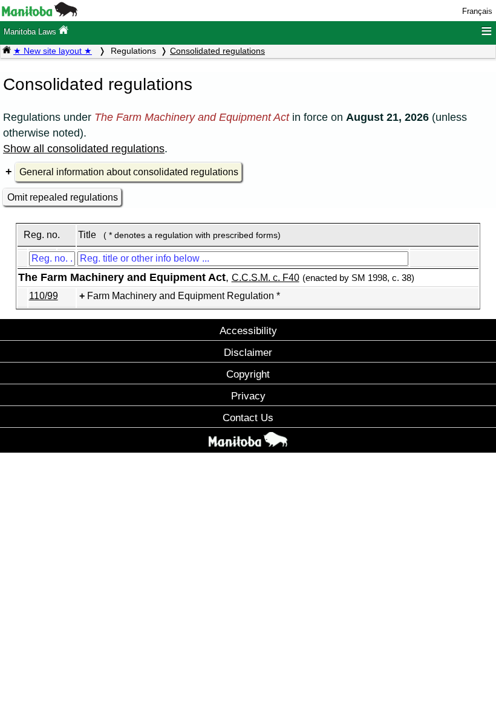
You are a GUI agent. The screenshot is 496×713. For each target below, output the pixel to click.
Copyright (248, 374)
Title (87, 235)
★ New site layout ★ (52, 51)
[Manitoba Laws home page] (6, 51)
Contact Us (248, 417)
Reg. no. (42, 235)
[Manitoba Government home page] (248, 442)
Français (477, 11)
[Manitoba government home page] (39, 13)
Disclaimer (248, 352)
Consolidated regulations (217, 51)
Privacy (248, 396)
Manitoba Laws (31, 31)
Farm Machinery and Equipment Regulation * (183, 296)
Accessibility (248, 330)
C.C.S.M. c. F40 (265, 278)
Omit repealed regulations (62, 197)
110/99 (43, 296)
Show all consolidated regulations (84, 149)
